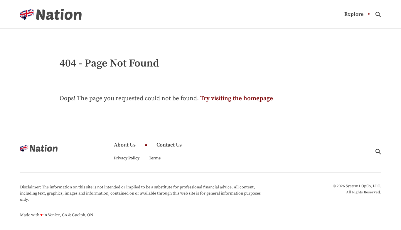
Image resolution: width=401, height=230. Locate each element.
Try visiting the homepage (236, 98)
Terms (155, 158)
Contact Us (169, 145)
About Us (125, 145)
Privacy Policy (126, 158)
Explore (353, 14)
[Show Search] (378, 14)
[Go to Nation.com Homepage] (51, 14)
